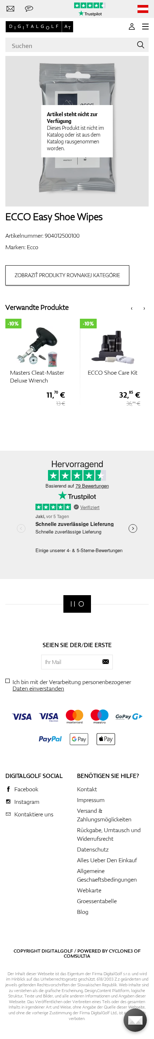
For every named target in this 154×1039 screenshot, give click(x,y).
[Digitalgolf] (77, 604)
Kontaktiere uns (33, 814)
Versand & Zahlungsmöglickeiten (104, 815)
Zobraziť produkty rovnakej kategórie (67, 275)
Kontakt (87, 789)
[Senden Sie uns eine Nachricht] (29, 9)
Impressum (91, 800)
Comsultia (77, 956)
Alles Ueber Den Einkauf (107, 860)
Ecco (32, 247)
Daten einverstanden (38, 688)
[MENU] (145, 26)
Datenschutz (93, 849)
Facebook (26, 789)
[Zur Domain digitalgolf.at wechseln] (143, 9)
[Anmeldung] (132, 26)
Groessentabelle (97, 901)
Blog (82, 912)
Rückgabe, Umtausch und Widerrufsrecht (109, 834)
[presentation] (131, 307)
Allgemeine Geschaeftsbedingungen (107, 875)
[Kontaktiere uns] (10, 9)
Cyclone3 (121, 951)
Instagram (26, 802)
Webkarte (89, 890)
